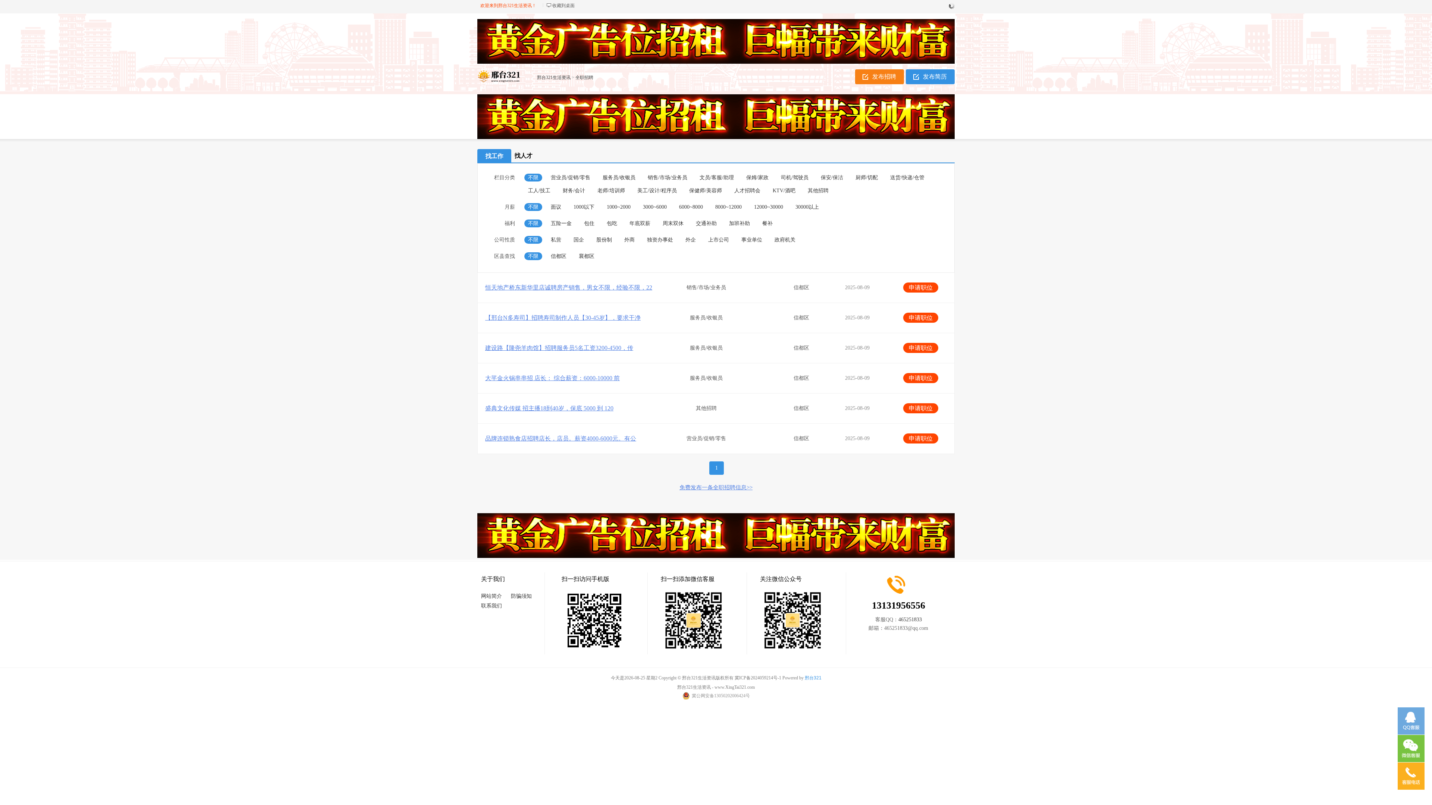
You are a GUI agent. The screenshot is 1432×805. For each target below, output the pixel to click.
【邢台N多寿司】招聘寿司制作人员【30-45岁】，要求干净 (563, 318)
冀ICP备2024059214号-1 (758, 678)
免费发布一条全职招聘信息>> (716, 487)
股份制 (604, 240)
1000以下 (584, 207)
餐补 (767, 223)
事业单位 (751, 240)
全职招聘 (584, 77)
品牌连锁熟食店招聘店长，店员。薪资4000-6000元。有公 (560, 438)
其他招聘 (818, 190)
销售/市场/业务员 (667, 177)
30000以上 (807, 207)
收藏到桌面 (563, 5)
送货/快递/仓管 (907, 177)
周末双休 (673, 223)
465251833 (910, 619)
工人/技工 (539, 190)
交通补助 (706, 223)
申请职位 (921, 287)
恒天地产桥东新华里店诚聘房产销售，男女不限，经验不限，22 (568, 287)
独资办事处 (660, 240)
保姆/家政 (757, 177)
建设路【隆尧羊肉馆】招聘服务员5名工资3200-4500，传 (559, 348)
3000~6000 (655, 207)
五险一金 (561, 223)
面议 (556, 207)
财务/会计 (574, 190)
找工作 (494, 156)
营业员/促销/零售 (570, 177)
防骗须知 (521, 596)
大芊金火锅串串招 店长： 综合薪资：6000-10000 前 (552, 378)
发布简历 (935, 76)
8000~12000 (728, 207)
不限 (533, 177)
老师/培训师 (611, 190)
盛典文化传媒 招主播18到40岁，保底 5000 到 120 (549, 408)
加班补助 (739, 223)
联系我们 (491, 606)
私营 (556, 240)
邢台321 (813, 678)
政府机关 (785, 240)
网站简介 (491, 596)
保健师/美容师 (705, 190)
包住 (589, 223)
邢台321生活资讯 (554, 77)
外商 (629, 240)
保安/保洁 (832, 177)
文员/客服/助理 (717, 177)
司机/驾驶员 (794, 177)
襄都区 (586, 256)
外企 (690, 240)
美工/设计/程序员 (657, 190)
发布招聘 (884, 76)
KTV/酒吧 (784, 190)
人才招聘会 (747, 190)
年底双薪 (639, 223)
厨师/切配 (866, 177)
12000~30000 (768, 207)
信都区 (558, 256)
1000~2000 (619, 207)
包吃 (612, 223)
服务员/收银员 (619, 177)
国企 (579, 240)
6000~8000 (691, 207)
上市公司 (718, 240)
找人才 (524, 155)
